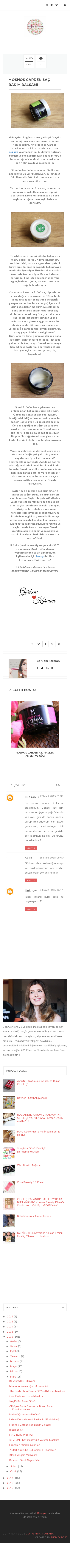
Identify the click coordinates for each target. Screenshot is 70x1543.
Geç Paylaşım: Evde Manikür (26, 1396)
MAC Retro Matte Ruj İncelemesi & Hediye (38, 1133)
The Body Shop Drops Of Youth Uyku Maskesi (37, 1391)
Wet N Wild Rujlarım (29, 1165)
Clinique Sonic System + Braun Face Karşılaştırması (31, 1408)
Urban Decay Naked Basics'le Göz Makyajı (34, 1419)
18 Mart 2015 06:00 (51, 857)
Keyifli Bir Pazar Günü (22, 1401)
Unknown (31, 890)
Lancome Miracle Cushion (24, 1444)
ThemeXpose (59, 1537)
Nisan (14, 1371)
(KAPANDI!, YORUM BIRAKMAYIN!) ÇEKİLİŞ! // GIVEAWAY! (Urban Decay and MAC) (40, 1117)
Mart (13, 1376)
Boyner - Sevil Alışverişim (32, 1097)
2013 (10, 1482)
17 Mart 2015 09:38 (51, 796)
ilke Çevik (32, 796)
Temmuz (15, 1356)
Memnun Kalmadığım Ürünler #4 (28, 1386)
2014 (10, 1477)
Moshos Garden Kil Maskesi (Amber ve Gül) (35, 754)
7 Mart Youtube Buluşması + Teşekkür (32, 1449)
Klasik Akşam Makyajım (23, 1454)
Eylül (13, 1351)
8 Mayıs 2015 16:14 (51, 889)
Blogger (42, 1513)
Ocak (13, 1471)
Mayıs (14, 1366)
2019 (10, 1316)
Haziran (15, 1361)
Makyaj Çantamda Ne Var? (25, 1414)
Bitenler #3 (16, 1429)
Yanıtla (31, 848)
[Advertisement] (21, 1274)
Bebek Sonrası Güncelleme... (34, 1215)
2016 (10, 1331)
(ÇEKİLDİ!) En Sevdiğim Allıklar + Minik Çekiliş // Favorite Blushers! (40, 1234)
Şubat (14, 1466)
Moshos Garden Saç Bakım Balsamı (30, 1424)
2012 (10, 1487)
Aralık (14, 1341)
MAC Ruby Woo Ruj (21, 1434)
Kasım (14, 1346)
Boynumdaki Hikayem (22, 1380)
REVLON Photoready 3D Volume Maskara (34, 1439)
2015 (10, 1336)
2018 (10, 1321)
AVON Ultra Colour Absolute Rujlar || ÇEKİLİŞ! (39, 1082)
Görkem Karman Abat (40, 1533)
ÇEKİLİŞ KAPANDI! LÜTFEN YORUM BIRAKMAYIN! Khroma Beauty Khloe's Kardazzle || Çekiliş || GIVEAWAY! (40, 1202)
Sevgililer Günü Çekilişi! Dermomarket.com (31, 1150)
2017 (10, 1326)
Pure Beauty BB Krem (30, 1182)
